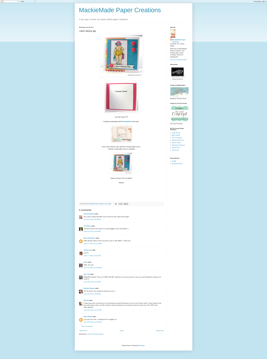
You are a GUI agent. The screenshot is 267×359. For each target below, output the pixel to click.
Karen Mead (88, 316)
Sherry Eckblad (89, 214)
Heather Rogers (89, 288)
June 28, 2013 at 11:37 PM (92, 310)
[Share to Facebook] (125, 204)
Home (122, 330)
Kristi (86, 262)
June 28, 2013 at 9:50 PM (92, 294)
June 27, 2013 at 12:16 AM (92, 243)
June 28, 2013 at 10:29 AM (92, 267)
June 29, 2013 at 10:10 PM (92, 322)
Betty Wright (176, 135)
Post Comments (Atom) (95, 334)
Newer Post (83, 330)
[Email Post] (115, 203)
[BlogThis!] (121, 204)
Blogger (142, 345)
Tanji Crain (175, 150)
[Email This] (119, 204)
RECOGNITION (177, 163)
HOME (174, 161)
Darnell (86, 300)
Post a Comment (87, 326)
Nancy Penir (176, 147)
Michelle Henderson (178, 145)
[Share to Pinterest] (127, 204)
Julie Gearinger (177, 137)
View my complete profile (178, 59)
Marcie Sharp (176, 142)
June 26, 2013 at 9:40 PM (92, 231)
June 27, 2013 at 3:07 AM (92, 255)
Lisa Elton (87, 226)
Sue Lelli (87, 274)
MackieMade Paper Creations (120, 10)
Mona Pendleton (89, 238)
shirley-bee (88, 250)
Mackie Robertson (178, 140)
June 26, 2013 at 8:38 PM (92, 219)
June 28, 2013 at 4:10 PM (92, 282)
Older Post (159, 330)
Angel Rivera (176, 132)
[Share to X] (123, 204)
